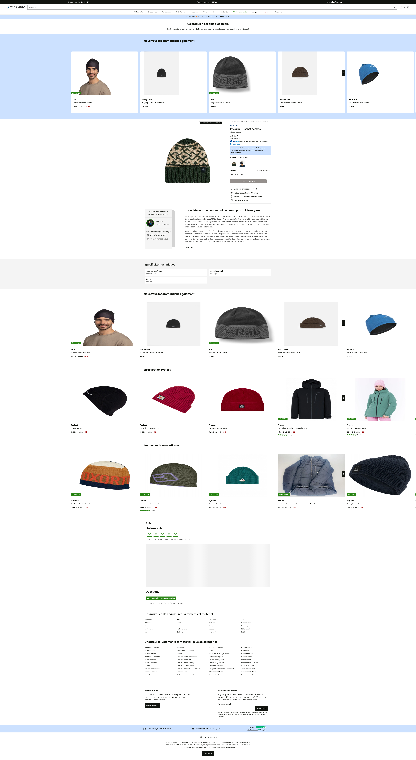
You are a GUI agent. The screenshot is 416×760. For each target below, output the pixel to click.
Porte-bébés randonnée (186, 628)
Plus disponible (248, 181)
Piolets (179, 607)
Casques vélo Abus (248, 625)
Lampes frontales (151, 625)
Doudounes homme (152, 610)
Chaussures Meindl (216, 625)
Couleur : (239, 158)
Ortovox (147, 576)
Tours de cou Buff (248, 622)
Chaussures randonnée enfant (188, 622)
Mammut (212, 585)
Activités (224, 12)
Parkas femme (150, 604)
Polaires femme (150, 607)
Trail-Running (181, 12)
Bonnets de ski (266, 121)
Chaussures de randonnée (187, 610)
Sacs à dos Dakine (216, 628)
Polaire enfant (214, 604)
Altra (178, 573)
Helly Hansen (182, 582)
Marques (255, 12)
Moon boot (181, 579)
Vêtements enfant (216, 601)
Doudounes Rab (247, 607)
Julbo (243, 573)
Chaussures (152, 12)
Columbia (212, 576)
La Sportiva (149, 582)
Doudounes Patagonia (249, 628)
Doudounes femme (152, 601)
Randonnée (166, 12)
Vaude (211, 582)
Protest (234, 126)
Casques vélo (182, 625)
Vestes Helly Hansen (216, 616)
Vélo (205, 12)
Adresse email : (225, 657)
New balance (246, 576)
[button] (187, 160)
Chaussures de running (185, 616)
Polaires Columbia (216, 619)
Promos (266, 12)
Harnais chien (246, 610)
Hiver (214, 12)
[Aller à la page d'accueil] (232, 122)
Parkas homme (150, 613)
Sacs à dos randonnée (185, 604)
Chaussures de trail (184, 613)
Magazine (278, 12)
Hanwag (244, 579)
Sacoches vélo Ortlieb (249, 616)
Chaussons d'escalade (185, 619)
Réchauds (180, 601)
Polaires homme (151, 616)
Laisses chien (246, 613)
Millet (179, 576)
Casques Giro (246, 604)
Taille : (233, 171)
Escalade (195, 12)
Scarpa (211, 579)
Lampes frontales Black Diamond (221, 622)
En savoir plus (236, 152)
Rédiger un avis (235, 132)
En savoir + (189, 247)
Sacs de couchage (152, 628)
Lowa (146, 585)
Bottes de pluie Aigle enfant (219, 607)
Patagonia (148, 573)
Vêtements (138, 12)
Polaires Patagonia (216, 610)
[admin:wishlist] (269, 181)
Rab (146, 579)
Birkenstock (245, 582)
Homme (236, 121)
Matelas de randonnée (153, 622)
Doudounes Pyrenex (216, 613)
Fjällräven (212, 573)
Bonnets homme (255, 121)
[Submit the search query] (395, 7)
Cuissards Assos (247, 601)
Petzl (243, 585)
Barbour (180, 585)
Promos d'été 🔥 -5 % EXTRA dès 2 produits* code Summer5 (208, 16)
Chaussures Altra (247, 619)
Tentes (147, 619)
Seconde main (241, 12)
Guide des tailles (264, 171)
